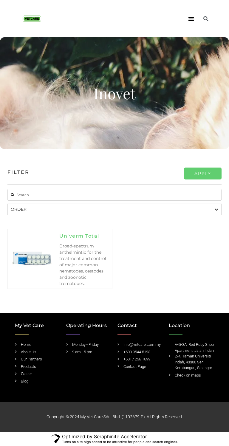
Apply (202, 173)
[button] (191, 18)
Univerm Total (79, 236)
